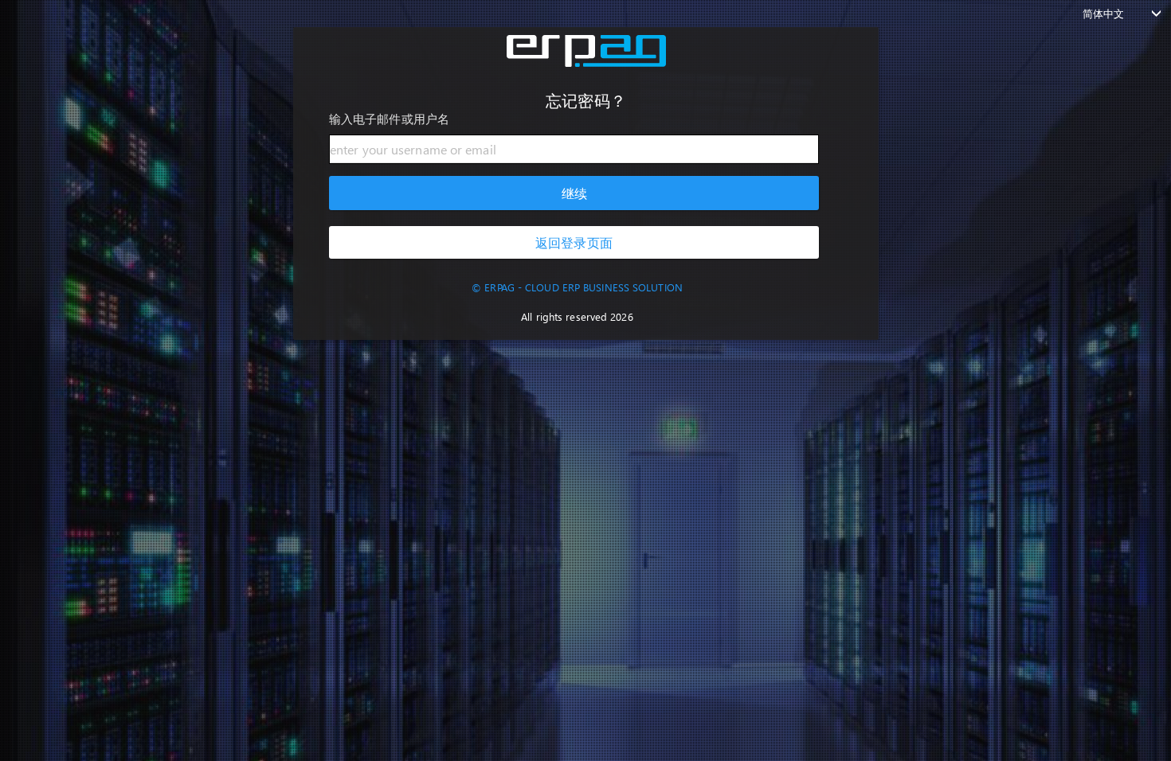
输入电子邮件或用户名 (389, 119)
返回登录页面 (574, 242)
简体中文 (1103, 13)
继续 (573, 193)
